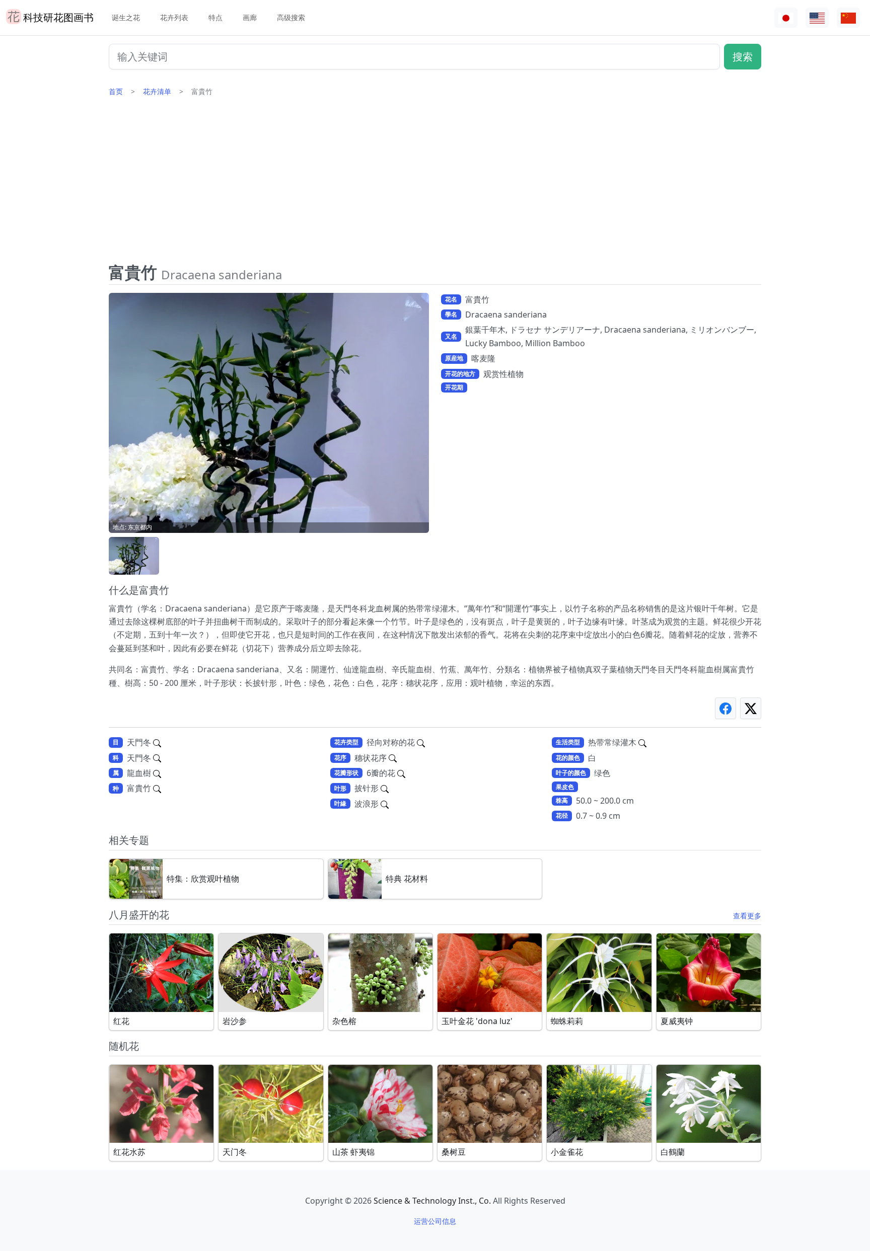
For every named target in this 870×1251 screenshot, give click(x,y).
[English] (817, 18)
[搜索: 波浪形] (385, 803)
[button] (134, 556)
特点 (215, 17)
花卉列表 (174, 17)
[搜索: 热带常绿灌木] (642, 742)
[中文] (848, 18)
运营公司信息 (435, 1221)
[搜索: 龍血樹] (157, 772)
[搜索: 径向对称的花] (421, 742)
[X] (750, 708)
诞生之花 (126, 17)
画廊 (250, 17)
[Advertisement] (435, 183)
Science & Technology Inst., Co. (432, 1200)
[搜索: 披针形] (385, 788)
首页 (116, 91)
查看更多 (747, 915)
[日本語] (786, 18)
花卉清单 (157, 91)
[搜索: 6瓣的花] (401, 772)
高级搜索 (291, 17)
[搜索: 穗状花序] (393, 757)
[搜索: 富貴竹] (157, 788)
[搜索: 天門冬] (157, 742)
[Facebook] (725, 708)
